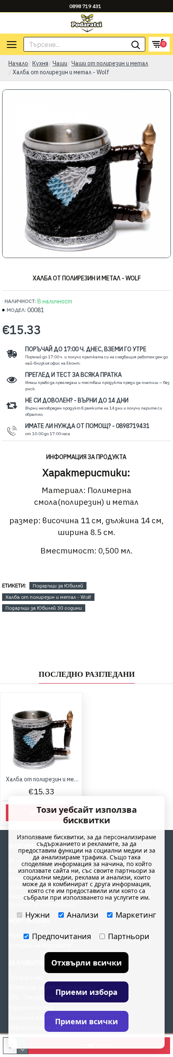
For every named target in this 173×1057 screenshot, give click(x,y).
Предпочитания (61, 936)
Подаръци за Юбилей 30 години (43, 608)
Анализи (83, 915)
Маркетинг (135, 915)
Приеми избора (86, 992)
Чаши (59, 63)
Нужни (37, 915)
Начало (18, 63)
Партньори (128, 936)
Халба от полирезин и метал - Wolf (48, 597)
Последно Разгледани (87, 674)
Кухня (40, 63)
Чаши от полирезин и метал (109, 63)
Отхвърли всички (86, 963)
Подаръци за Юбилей (58, 585)
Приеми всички (86, 1021)
